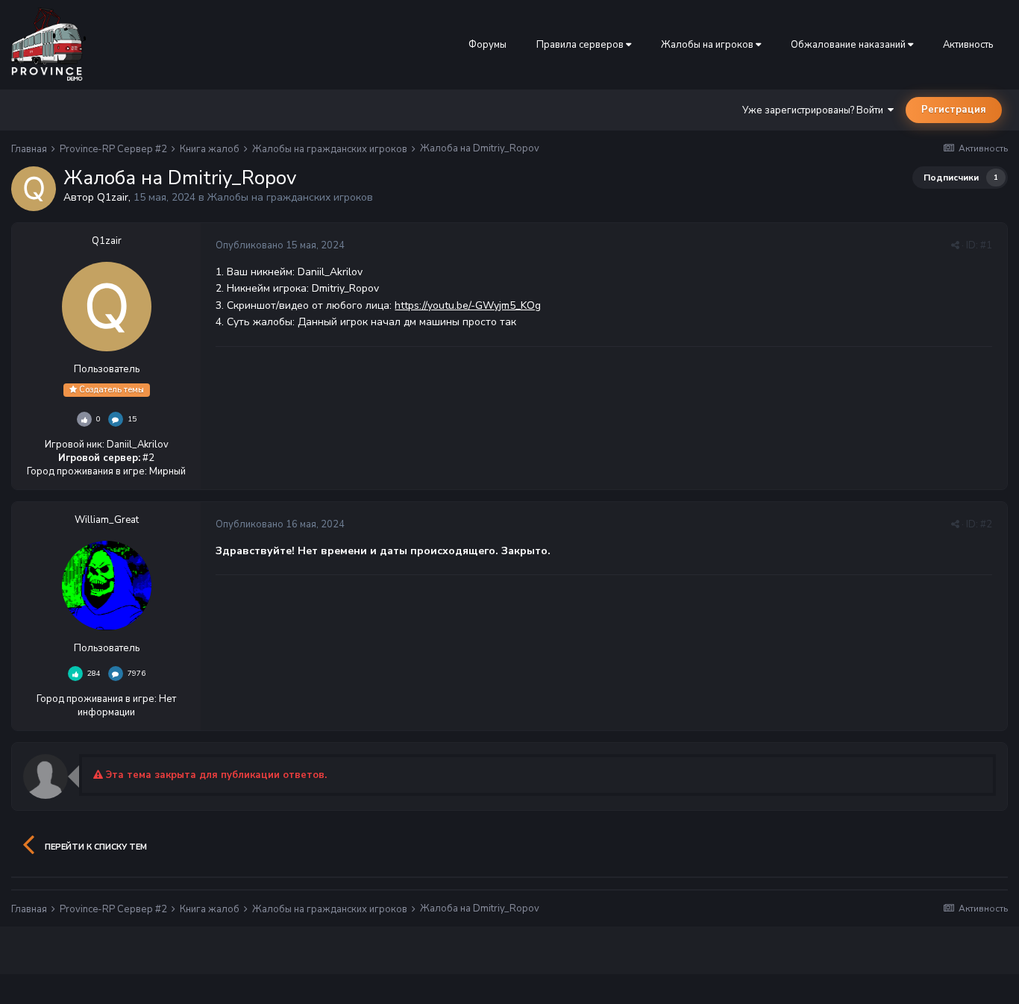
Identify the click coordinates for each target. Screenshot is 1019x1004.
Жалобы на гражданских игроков (290, 197)
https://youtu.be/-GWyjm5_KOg (468, 305)
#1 (986, 245)
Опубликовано (280, 245)
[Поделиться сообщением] (955, 245)
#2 (986, 524)
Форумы (487, 44)
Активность (968, 44)
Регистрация (953, 109)
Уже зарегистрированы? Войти (815, 110)
